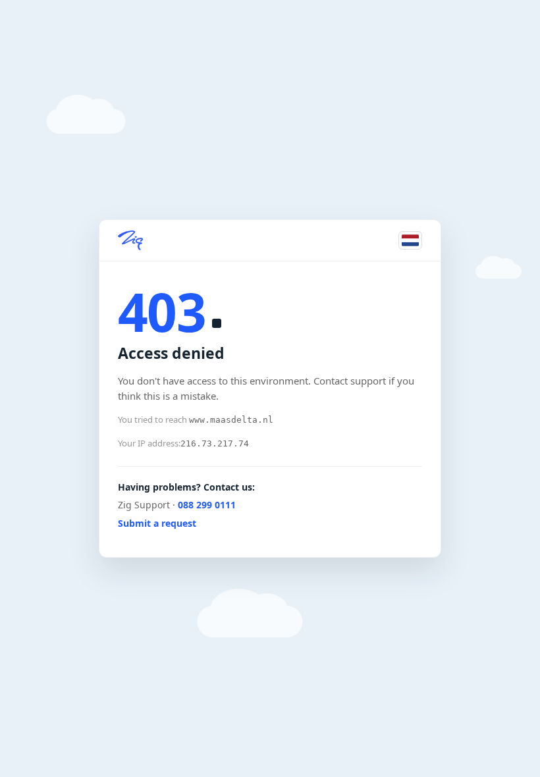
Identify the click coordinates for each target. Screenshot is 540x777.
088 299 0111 (207, 504)
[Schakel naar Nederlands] (410, 240)
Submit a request (157, 523)
